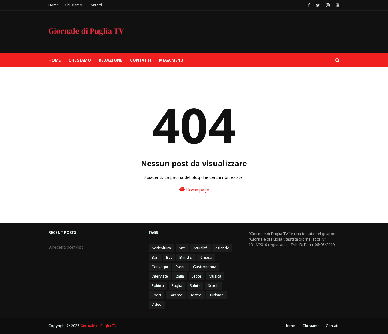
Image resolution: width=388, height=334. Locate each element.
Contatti (95, 5)
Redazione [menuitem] (110, 60)
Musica (215, 276)
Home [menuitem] (54, 60)
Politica (158, 285)
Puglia (177, 285)
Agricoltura (161, 248)
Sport (156, 295)
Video (157, 304)
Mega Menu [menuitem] (171, 60)
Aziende (222, 248)
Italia (180, 276)
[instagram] (328, 5)
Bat (169, 257)
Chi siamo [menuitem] (80, 60)
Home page (197, 190)
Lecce (196, 276)
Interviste (160, 276)
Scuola (213, 285)
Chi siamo (73, 5)
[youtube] (337, 5)
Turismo (216, 295)
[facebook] (309, 5)
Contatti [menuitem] (140, 60)
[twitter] (318, 5)
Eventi (181, 266)
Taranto (175, 295)
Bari (155, 257)
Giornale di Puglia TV (98, 325)
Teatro (196, 295)
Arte (182, 248)
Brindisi (186, 257)
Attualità (200, 248)
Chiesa (206, 257)
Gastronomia (204, 266)
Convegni (160, 266)
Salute (195, 285)
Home (53, 5)
